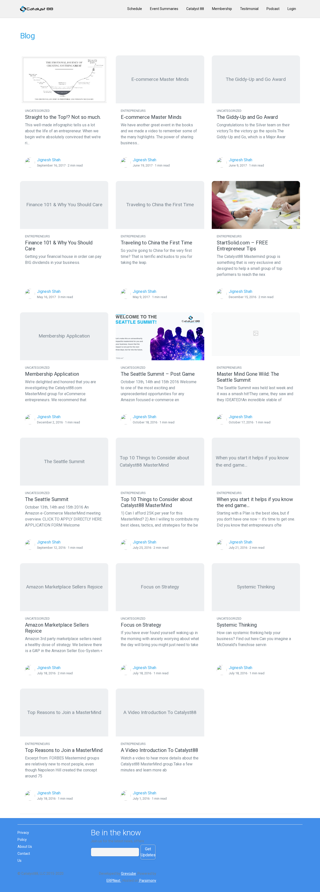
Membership (222, 9)
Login (292, 9)
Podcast (273, 9)
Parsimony (147, 881)
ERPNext (113, 881)
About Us (25, 847)
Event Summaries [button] (164, 9)
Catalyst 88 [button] (195, 9)
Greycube (128, 874)
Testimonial (249, 9)
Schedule (134, 9)
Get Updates (148, 852)
